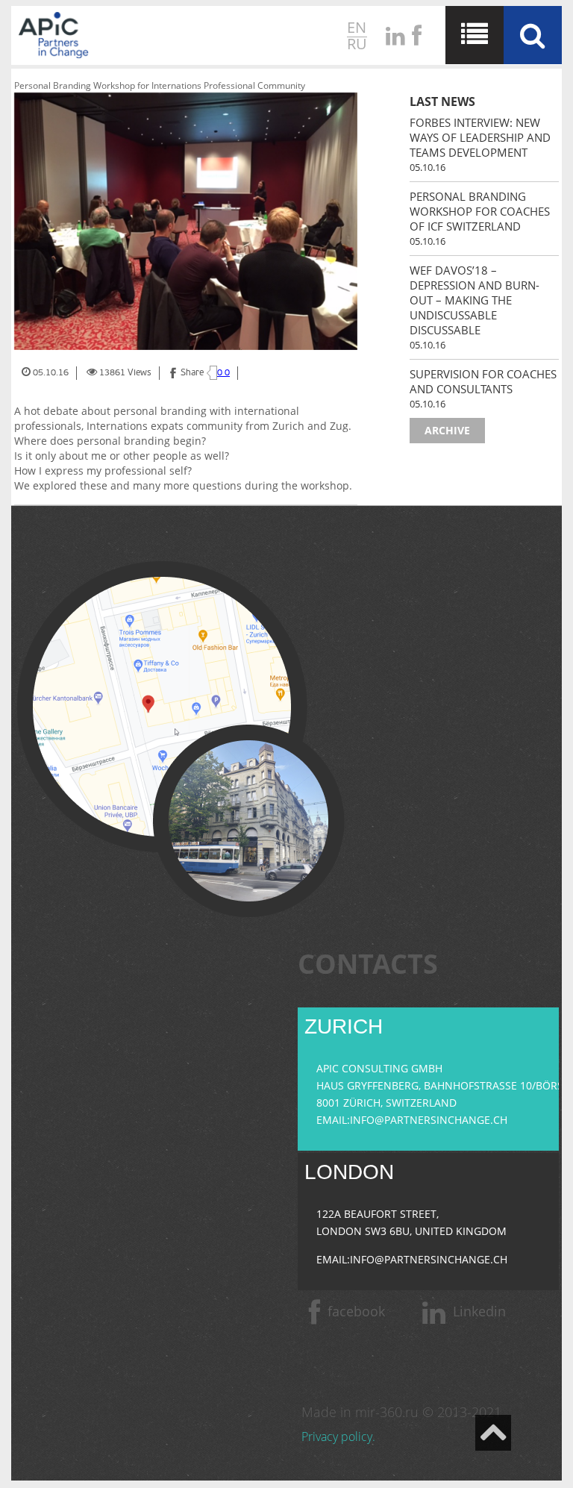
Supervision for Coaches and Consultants (483, 381)
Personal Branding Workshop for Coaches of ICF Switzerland (480, 211)
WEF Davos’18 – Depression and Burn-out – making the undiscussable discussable (474, 300)
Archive (447, 430)
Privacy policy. (338, 1436)
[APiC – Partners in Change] (54, 37)
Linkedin (479, 1311)
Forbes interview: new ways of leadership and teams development (480, 137)
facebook (356, 1311)
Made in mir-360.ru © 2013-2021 (401, 1412)
